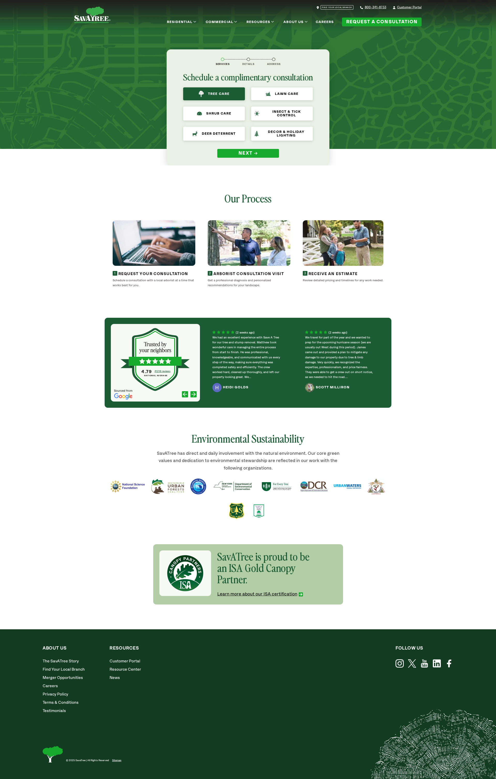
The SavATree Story (61, 661)
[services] (222, 59)
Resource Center (125, 669)
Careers (325, 22)
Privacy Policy (55, 694)
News (115, 678)
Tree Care (218, 94)
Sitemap (116, 760)
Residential (180, 22)
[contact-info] (248, 59)
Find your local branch (337, 7)
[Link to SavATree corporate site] (92, 15)
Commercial (219, 22)
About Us (293, 22)
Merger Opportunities (63, 678)
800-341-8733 (375, 7)
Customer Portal (409, 7)
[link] (412, 663)
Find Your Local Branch (64, 669)
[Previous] (185, 395)
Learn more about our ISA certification (257, 594)
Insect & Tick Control (286, 113)
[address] (273, 59)
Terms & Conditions (61, 703)
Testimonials (54, 711)
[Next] (193, 395)
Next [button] (245, 153)
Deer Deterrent (219, 133)
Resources (258, 22)
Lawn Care (286, 94)
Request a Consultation (381, 22)
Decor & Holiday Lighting (286, 133)
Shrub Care (218, 113)
